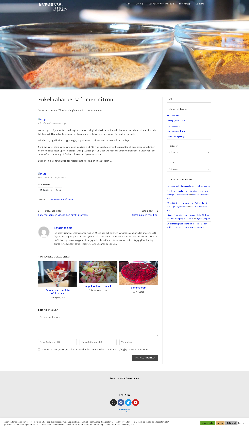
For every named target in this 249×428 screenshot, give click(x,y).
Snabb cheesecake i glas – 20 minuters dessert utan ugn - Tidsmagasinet (187, 193)
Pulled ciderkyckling (175, 136)
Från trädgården (70, 111)
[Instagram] (113, 402)
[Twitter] (128, 402)
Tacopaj (200, 227)
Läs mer (241, 423)
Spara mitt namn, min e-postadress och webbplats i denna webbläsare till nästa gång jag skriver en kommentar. (95, 350)
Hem (128, 4)
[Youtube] (135, 402)
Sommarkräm (138, 288)
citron (50, 199)
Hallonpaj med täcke (176, 121)
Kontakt (199, 4)
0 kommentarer (94, 111)
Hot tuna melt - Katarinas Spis (180, 186)
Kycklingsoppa (203, 219)
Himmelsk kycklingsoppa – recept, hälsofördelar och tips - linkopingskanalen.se (188, 217)
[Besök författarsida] (44, 232)
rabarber (58, 199)
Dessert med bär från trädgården (57, 292)
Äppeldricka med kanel (98, 286)
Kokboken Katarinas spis (161, 4)
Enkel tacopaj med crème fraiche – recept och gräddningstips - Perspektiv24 (187, 225)
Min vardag (184, 4)
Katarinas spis (63, 228)
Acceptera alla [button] (207, 423)
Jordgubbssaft (173, 126)
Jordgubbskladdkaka (176, 131)
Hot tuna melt (173, 115)
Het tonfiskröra (203, 186)
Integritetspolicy (124, 410)
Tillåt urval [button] (231, 423)
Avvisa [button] (220, 423)
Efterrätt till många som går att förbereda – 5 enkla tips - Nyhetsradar (187, 205)
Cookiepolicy (124, 412)
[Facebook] (121, 402)
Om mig (140, 4)
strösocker (68, 199)
